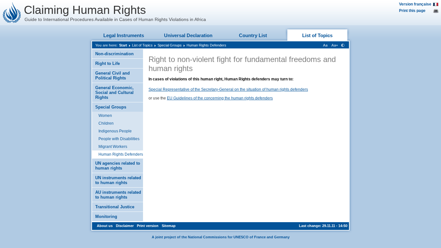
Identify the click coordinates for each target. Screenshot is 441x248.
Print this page (412, 10)
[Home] (12, 12)
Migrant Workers (112, 146)
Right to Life (107, 63)
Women (105, 115)
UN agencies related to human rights (117, 165)
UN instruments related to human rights (118, 180)
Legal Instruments (123, 35)
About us (105, 226)
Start (123, 45)
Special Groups (170, 45)
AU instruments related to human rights (118, 195)
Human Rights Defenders (206, 45)
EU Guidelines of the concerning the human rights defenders (220, 98)
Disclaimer (125, 226)
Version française (415, 4)
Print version (148, 226)
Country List (253, 35)
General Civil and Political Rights (112, 75)
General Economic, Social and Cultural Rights (114, 92)
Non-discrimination (114, 53)
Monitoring (106, 216)
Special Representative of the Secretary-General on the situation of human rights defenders (228, 89)
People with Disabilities (118, 139)
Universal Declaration (188, 35)
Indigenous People (115, 131)
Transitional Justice (114, 206)
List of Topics (317, 35)
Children (106, 123)
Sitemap (169, 226)
